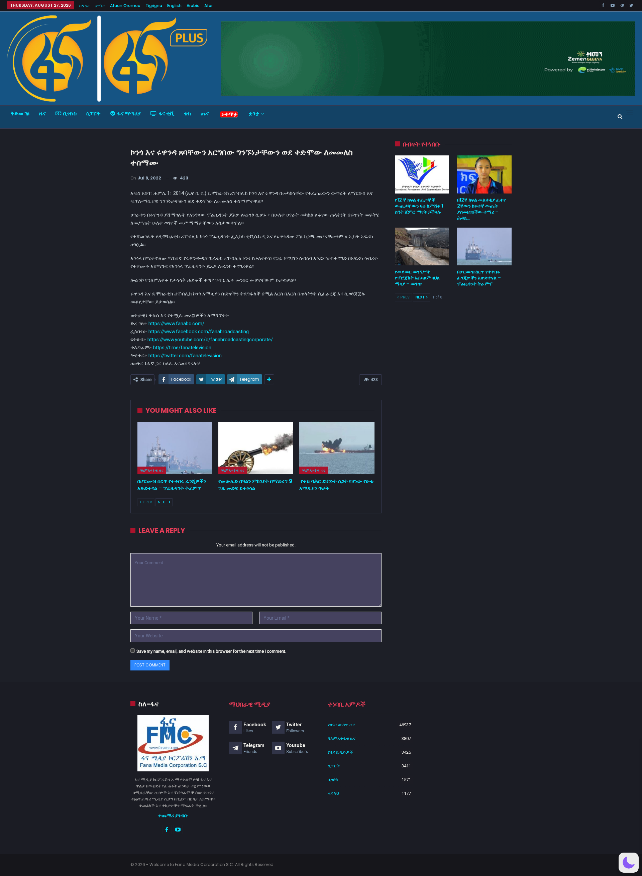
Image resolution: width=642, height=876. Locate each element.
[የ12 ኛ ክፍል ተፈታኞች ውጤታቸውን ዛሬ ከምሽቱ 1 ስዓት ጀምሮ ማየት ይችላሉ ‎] (422, 174)
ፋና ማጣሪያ (129, 113)
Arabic (193, 5)
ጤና (205, 113)
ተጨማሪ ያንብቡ (173, 815)
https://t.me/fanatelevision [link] (182, 348)
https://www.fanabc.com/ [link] (176, 324)
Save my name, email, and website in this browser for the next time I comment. (211, 651)
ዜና (42, 113)
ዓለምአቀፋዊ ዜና (152, 470)
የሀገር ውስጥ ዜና (341, 724)
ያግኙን (100, 5)
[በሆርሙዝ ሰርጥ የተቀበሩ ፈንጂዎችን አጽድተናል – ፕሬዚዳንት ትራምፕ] (174, 448)
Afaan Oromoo (125, 5)
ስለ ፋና (84, 5)
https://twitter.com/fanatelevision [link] (185, 356)
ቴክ (187, 113)
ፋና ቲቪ (166, 113)
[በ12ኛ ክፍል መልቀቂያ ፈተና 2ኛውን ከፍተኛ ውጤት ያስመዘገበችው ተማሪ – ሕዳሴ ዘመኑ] (484, 174)
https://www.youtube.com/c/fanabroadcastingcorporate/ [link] (210, 340)
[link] (198, 332)
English (174, 5)
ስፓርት (93, 113)
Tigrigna (153, 5)
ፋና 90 (333, 793)
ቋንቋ (254, 113)
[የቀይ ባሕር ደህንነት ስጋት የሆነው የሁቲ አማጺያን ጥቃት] (336, 448)
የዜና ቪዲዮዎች (340, 752)
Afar (208, 5)
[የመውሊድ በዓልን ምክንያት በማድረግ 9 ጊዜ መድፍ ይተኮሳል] (255, 448)
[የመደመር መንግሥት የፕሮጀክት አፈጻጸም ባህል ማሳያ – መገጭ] (422, 247)
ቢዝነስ (70, 113)
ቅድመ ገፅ (20, 113)
